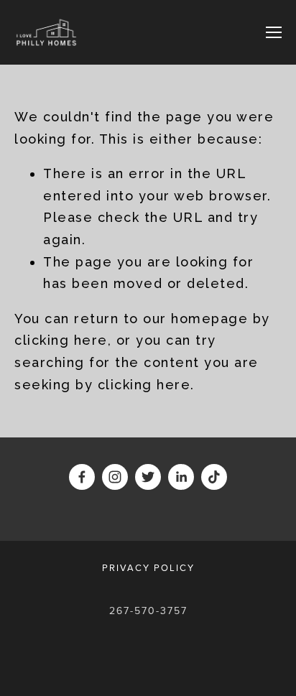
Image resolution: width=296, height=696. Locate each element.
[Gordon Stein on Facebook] (82, 477)
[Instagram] (115, 477)
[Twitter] (148, 477)
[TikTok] (214, 477)
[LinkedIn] (181, 477)
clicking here (61, 340)
